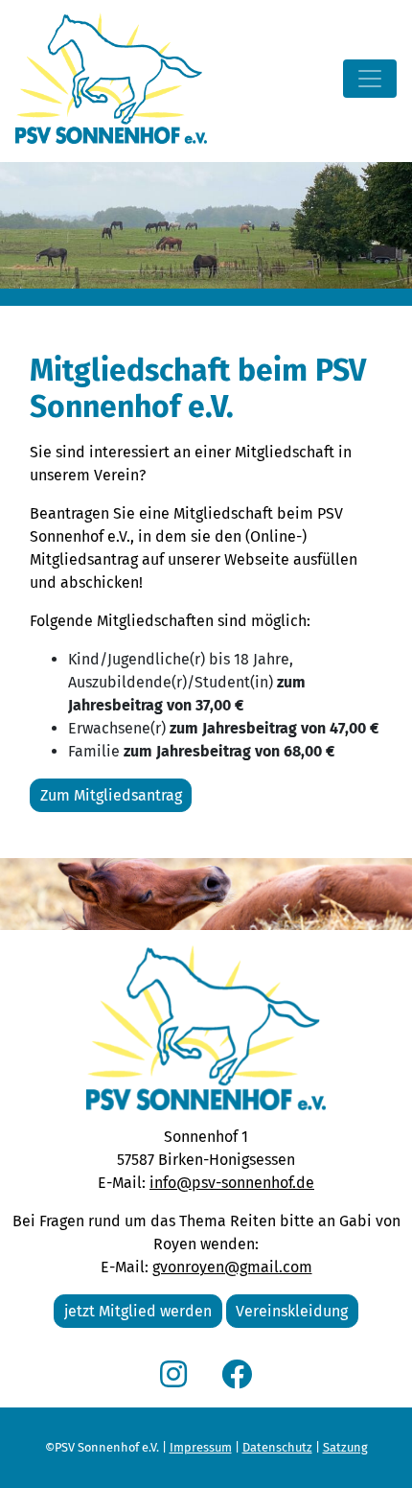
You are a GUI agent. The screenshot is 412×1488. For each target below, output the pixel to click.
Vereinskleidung (292, 1311)
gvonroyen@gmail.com (232, 1267)
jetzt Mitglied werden (138, 1311)
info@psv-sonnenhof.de (231, 1183)
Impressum (201, 1447)
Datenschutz (277, 1447)
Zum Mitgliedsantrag (111, 795)
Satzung (345, 1447)
